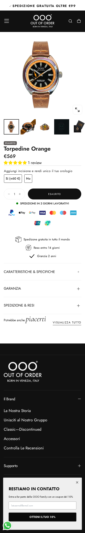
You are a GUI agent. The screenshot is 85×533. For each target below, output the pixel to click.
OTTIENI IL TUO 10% (42, 517)
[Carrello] (78, 21)
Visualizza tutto (67, 322)
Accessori (12, 439)
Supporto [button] (10, 465)
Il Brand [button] (9, 399)
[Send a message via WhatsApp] (7, 525)
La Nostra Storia (17, 411)
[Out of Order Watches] (23, 371)
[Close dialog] (77, 482)
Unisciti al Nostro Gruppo (25, 420)
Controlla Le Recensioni (24, 448)
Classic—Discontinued (22, 429)
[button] (6, 21)
